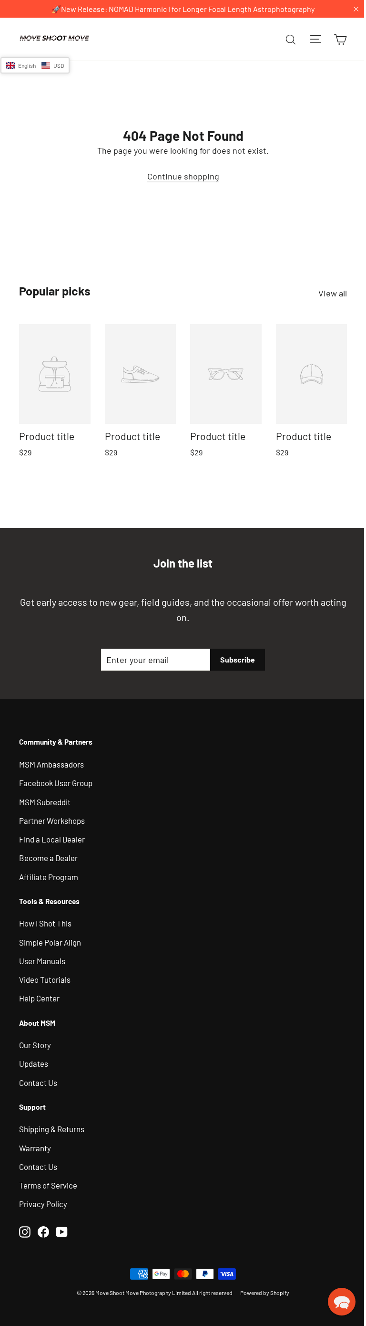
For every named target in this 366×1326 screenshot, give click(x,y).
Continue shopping (179, 176)
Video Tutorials (45, 977)
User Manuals (42, 959)
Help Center (39, 996)
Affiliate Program (48, 875)
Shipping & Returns (51, 1127)
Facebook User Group (55, 781)
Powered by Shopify (261, 1290)
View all (325, 293)
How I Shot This (45, 921)
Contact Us (38, 1080)
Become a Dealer (48, 856)
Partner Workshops (52, 818)
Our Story (35, 1043)
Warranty (35, 1146)
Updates (33, 1062)
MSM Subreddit (45, 800)
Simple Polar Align (50, 940)
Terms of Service (48, 1183)
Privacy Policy (43, 1202)
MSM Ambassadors (51, 762)
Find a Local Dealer (52, 837)
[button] (35, 65)
